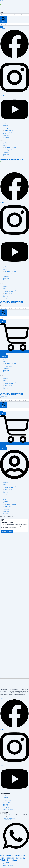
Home (4, 123)
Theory (4, 127)
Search (1, 12)
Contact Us (6, 137)
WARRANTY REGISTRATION (12, 159)
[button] (14, 140)
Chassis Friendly (9, 130)
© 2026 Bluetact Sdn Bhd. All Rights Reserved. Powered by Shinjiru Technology (12, 857)
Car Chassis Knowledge (10, 128)
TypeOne (2, 0)
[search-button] (1, 27)
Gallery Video (6, 135)
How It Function (8, 132)
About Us (5, 125)
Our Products (6, 134)
